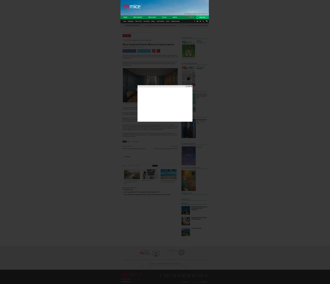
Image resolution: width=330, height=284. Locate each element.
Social (164, 17)
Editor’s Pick (138, 21)
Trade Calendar (160, 21)
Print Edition (137, 17)
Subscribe (202, 17)
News (124, 21)
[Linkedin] (197, 21)
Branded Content (175, 21)
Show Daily (152, 17)
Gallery (153, 21)
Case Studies (146, 21)
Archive (168, 21)
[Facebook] (194, 21)
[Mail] (200, 21)
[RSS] (203, 21)
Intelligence (131, 21)
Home (125, 17)
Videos (174, 17)
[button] (207, 21)
